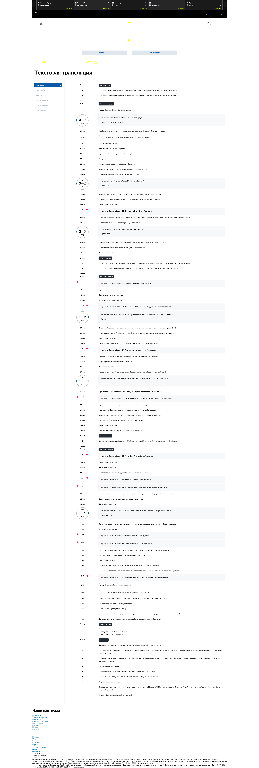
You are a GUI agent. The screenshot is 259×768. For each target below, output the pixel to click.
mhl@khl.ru (36, 749)
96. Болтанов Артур (60, 33)
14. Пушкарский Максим (193, 33)
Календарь (36, 743)
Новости (35, 737)
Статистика (36, 741)
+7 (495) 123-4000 (39, 747)
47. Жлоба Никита (59, 40)
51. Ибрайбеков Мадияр (163, 511)
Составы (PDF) (104, 53)
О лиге (34, 735)
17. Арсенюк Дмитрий (60, 35)
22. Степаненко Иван (195, 35)
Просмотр (55, 2)
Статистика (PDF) (155, 53)
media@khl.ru (37, 751)
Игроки (35, 745)
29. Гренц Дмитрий (163, 315)
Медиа (34, 739)
